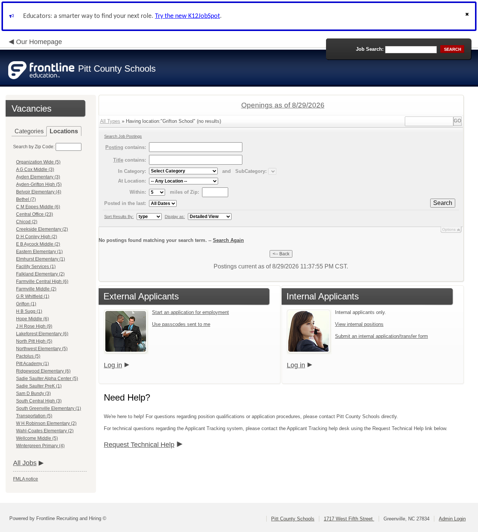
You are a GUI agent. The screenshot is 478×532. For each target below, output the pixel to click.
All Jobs (25, 463)
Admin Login (452, 519)
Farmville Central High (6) (42, 281)
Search (442, 203)
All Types (110, 121)
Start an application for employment (190, 312)
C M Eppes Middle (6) (38, 206)
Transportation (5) (34, 416)
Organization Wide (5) (38, 162)
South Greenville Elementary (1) (48, 408)
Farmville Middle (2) (36, 289)
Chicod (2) (26, 221)
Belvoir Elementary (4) (38, 192)
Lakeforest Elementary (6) (42, 333)
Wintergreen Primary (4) (40, 445)
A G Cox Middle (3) (35, 169)
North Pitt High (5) (34, 341)
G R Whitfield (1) (32, 296)
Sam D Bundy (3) (33, 393)
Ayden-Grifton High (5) (39, 184)
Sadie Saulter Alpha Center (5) (47, 378)
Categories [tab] (29, 131)
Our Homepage (39, 42)
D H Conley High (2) (36, 236)
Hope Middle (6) (32, 318)
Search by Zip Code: (34, 146)
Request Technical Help (139, 444)
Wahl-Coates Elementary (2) (45, 430)
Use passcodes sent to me (181, 324)
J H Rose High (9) (34, 326)
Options (449, 229)
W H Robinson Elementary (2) (46, 423)
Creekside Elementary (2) (42, 229)
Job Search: (370, 49)
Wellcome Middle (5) (37, 438)
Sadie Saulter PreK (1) (39, 386)
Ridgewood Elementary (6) (43, 371)
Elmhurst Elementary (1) (40, 259)
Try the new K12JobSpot (187, 16)
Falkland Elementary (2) (40, 274)
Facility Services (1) (36, 266)
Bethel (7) (26, 199)
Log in (113, 365)
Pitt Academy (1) (32, 363)
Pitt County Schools (292, 519)
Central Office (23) (34, 214)
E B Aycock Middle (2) (38, 244)
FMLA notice (25, 479)
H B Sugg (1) (29, 311)
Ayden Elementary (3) (38, 177)
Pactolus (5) (28, 356)
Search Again (228, 240)
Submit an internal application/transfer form (381, 336)
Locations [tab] (64, 131)
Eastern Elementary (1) (39, 251)
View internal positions (359, 324)
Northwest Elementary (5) (42, 348)
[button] (468, 16)
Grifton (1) (26, 304)
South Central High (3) (39, 401)
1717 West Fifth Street (349, 519)
